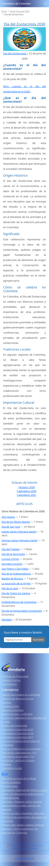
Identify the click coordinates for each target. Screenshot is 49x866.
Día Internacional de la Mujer (19, 778)
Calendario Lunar (12, 768)
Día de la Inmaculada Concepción (22, 610)
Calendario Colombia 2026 (17, 733)
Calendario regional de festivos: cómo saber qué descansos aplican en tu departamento (24, 793)
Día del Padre (10, 786)
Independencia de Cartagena (19, 602)
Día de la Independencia (16, 573)
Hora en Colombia (13, 710)
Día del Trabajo (11, 549)
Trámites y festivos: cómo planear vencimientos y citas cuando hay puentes (22, 805)
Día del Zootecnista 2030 (24, 24)
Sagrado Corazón (12, 564)
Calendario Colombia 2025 (17, 729)
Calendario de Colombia (16, 3)
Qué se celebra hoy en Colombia (21, 748)
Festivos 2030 (27, 487)
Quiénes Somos (11, 680)
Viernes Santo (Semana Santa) (20, 540)
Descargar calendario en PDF (19, 752)
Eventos (6, 702)
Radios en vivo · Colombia (17, 714)
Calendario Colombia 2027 (17, 737)
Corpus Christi (10, 559)
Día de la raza (10, 588)
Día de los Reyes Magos (16, 522)
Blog (5, 774)
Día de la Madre (11, 782)
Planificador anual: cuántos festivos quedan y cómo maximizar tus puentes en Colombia (23, 828)
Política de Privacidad (14, 725)
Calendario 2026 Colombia (24, 858)
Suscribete (38, 639)
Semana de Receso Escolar (18, 698)
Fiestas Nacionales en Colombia (21, 694)
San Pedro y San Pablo (15, 568)
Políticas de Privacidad (15, 676)
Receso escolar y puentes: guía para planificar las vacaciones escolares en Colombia (24, 817)
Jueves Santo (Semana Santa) (19, 531)
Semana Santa (10, 706)
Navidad (6, 619)
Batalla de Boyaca (12, 578)
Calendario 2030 (26, 491)
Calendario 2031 (26, 495)
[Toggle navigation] (45, 4)
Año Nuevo (8, 517)
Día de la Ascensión (13, 554)
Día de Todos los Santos (16, 593)
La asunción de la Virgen (16, 583)
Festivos (6, 764)
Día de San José (11, 526)
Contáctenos (9, 684)
